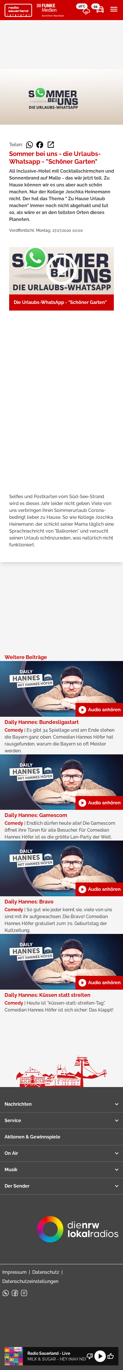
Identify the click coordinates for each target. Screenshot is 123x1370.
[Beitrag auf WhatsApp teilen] (29, 144)
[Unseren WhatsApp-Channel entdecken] (5, 1293)
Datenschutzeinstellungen (30, 1281)
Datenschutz (45, 1272)
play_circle (100, 1356)
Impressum (14, 1272)
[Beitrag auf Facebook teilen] (39, 144)
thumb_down (89, 1356)
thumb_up (110, 1356)
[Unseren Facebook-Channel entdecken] (14, 1293)
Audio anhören (99, 709)
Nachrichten (18, 1104)
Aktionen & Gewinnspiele (32, 1137)
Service (13, 1120)
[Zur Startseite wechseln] (18, 10)
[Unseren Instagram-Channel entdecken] (24, 1293)
